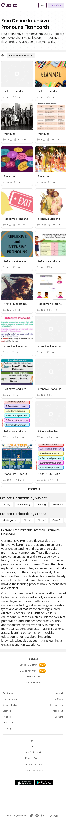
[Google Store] (44, 782)
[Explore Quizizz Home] (9, 5)
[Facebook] (37, 815)
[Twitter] (31, 815)
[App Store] (24, 782)
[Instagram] (42, 815)
